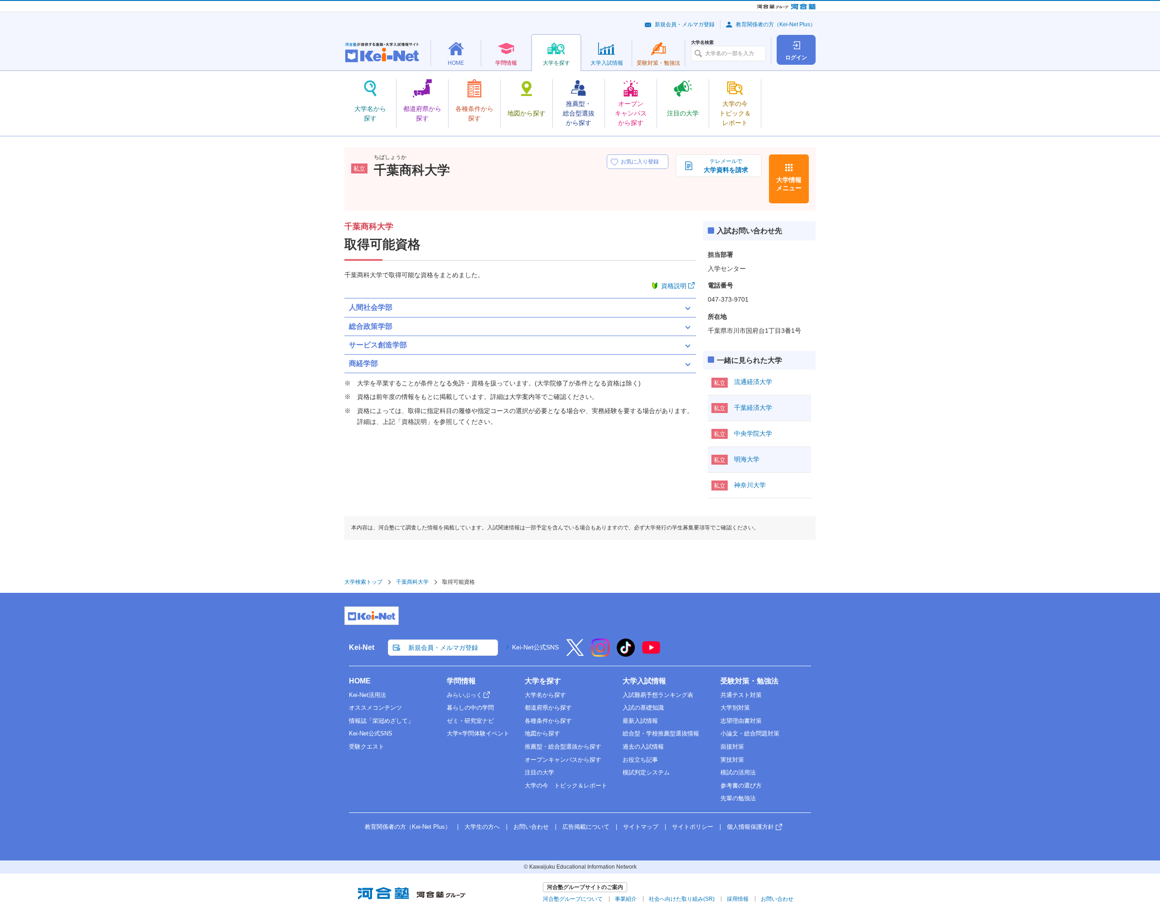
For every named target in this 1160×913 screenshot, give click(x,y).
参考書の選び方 (741, 785)
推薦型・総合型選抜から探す (563, 746)
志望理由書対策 (741, 720)
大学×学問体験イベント (478, 733)
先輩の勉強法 (738, 798)
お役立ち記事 (640, 759)
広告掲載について (585, 826)
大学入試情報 (644, 681)
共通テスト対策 (741, 695)
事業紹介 (626, 899)
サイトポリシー (692, 826)
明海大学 (746, 459)
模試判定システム (646, 772)
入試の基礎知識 (643, 707)
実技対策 (732, 759)
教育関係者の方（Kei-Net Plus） (776, 24)
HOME (360, 681)
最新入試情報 (640, 720)
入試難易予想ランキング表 (658, 695)
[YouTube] (651, 653)
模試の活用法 (738, 772)
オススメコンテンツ (375, 707)
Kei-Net (361, 647)
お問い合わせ (531, 826)
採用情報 (738, 899)
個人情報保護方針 (750, 826)
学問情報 (461, 681)
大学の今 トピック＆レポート (566, 785)
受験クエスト (366, 746)
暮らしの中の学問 (470, 707)
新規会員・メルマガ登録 (685, 24)
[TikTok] (626, 653)
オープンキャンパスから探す (563, 759)
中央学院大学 (753, 433)
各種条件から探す (548, 720)
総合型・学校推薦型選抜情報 (661, 733)
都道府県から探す (548, 707)
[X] (575, 653)
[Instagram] (600, 653)
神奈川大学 (750, 485)
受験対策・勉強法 (749, 681)
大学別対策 (735, 707)
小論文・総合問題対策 (749, 733)
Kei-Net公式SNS (535, 647)
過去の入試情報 (643, 746)
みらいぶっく (464, 695)
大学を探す (543, 681)
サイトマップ (640, 826)
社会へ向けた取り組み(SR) (682, 899)
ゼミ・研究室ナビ (470, 720)
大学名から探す (545, 695)
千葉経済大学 (753, 407)
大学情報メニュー (789, 184)
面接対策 (732, 746)
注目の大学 (539, 772)
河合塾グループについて (573, 899)
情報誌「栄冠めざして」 (381, 720)
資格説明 (673, 285)
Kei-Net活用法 (367, 695)
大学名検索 (702, 42)
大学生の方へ (482, 826)
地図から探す (542, 733)
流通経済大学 (753, 381)
